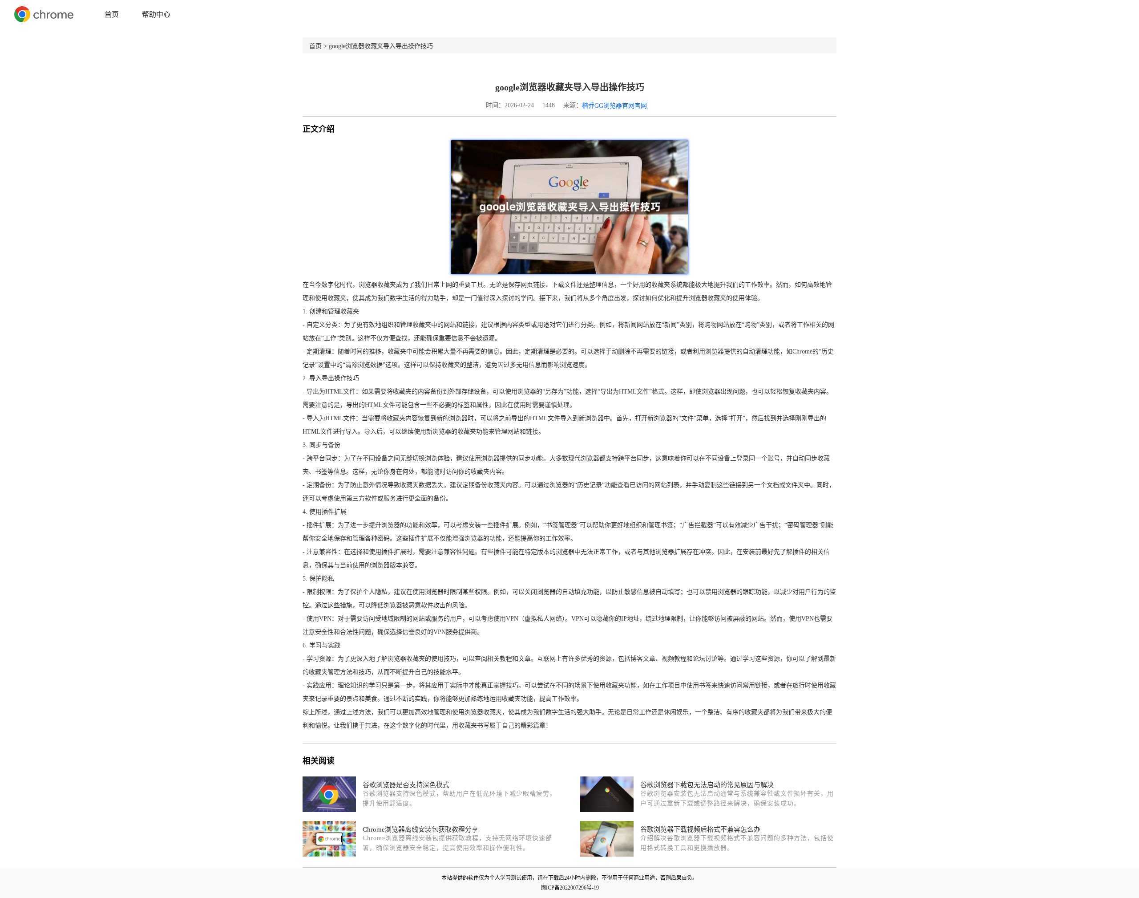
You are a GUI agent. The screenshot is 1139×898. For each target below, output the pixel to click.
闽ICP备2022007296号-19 (570, 888)
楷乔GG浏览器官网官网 (614, 105)
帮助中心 (156, 14)
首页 (112, 14)
